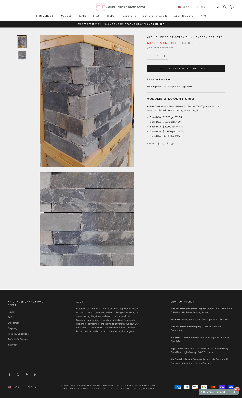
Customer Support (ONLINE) (221, 391)
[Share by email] (172, 143)
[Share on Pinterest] (167, 143)
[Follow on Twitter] (18, 374)
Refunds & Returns (18, 339)
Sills (96, 16)
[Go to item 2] (22, 55)
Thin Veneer (44, 16)
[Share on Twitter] (163, 143)
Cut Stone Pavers (155, 16)
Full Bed (66, 16)
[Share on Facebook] (158, 143)
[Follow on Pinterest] (26, 374)
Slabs (83, 16)
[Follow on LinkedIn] (35, 374)
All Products (183, 16)
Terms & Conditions (18, 333)
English (202, 7)
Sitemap (12, 344)
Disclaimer (13, 322)
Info (203, 16)
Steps (111, 16)
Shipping (12, 328)
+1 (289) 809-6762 (144, 388)
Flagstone (128, 16)
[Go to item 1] (22, 41)
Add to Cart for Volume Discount (186, 68)
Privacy (11, 311)
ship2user (95, 319)
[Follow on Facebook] (9, 374)
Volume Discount (115, 24)
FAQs (10, 317)
